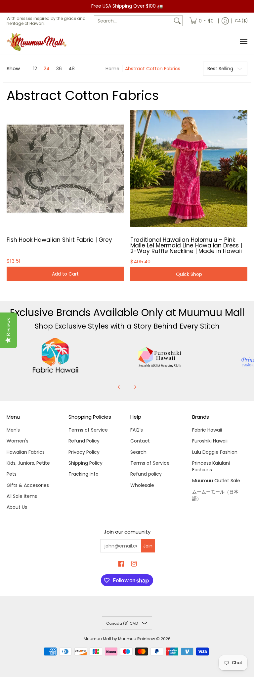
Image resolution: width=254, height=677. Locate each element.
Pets (12, 474)
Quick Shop (189, 274)
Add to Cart (65, 274)
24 (47, 68)
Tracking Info (83, 474)
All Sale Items (22, 496)
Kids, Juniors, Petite (28, 463)
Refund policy (146, 474)
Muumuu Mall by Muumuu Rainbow (119, 639)
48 (71, 68)
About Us (17, 507)
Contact (140, 441)
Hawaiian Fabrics (26, 452)
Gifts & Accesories (28, 485)
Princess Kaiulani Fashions (211, 466)
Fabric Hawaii (207, 430)
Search (138, 452)
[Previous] (119, 387)
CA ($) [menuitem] (241, 21)
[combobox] (133, 21)
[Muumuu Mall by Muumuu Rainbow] (38, 42)
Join (147, 546)
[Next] (135, 387)
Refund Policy (84, 441)
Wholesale (142, 485)
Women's (17, 441)
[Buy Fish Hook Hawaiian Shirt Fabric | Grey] (65, 168)
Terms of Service (88, 430)
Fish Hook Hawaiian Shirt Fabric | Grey (59, 240)
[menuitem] (202, 21)
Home (112, 68)
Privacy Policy (84, 452)
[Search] (177, 21)
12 (35, 68)
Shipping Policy (85, 463)
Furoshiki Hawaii (210, 441)
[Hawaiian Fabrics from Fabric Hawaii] (55, 355)
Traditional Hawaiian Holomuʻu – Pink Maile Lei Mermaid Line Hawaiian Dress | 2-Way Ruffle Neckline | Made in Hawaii (186, 245)
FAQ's (136, 430)
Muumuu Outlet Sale (216, 480)
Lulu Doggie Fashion (214, 452)
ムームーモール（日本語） (215, 495)
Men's (13, 430)
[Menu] (243, 42)
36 (59, 68)
